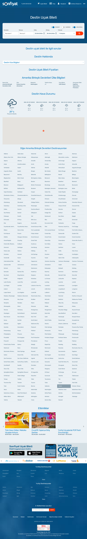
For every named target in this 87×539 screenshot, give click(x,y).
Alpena (6, 160)
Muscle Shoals (76, 310)
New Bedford (62, 313)
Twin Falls (74, 382)
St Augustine (34, 372)
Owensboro (21, 327)
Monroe (6, 310)
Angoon (74, 160)
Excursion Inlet (49, 223)
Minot (19, 306)
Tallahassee (75, 375)
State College (21, 375)
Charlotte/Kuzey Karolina (37, 195)
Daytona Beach (35, 209)
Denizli (74, 490)
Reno (19, 348)
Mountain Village (62, 310)
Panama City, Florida (77, 327)
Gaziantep (47, 493)
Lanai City (20, 282)
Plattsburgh (75, 334)
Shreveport (48, 365)
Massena (6, 299)
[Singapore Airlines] (75, 460)
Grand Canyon (35, 237)
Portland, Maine (62, 337)
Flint (46, 226)
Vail (32, 216)
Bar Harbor (48, 171)
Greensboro (61, 240)
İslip (19, 261)
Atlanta (33, 167)
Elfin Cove (33, 219)
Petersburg (75, 330)
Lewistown (61, 285)
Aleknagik (47, 157)
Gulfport (20, 244)
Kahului (6, 268)
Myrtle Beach (21, 313)
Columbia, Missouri (77, 202)
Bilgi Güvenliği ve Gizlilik (55, 517)
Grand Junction (76, 237)
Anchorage (61, 160)
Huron (19, 258)
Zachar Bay (48, 400)
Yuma (32, 400)
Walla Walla (34, 389)
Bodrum (33, 490)
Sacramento (61, 351)
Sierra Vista (21, 230)
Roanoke (60, 348)
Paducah (33, 327)
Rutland (47, 351)
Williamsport (21, 396)
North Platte (48, 320)
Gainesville (61, 233)
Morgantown (48, 310)
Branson (6, 185)
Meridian (20, 303)
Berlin (60, 470)
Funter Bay (48, 233)
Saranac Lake (35, 362)
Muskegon (6, 313)
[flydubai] (28, 460)
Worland (47, 396)
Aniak (5, 164)
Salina (5, 355)
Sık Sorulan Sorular (41, 517)
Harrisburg (34, 247)
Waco (5, 389)
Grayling (20, 240)
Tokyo (32, 476)
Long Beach (61, 289)
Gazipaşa (61, 493)
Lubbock (47, 292)
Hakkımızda (30, 517)
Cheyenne (6, 199)
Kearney (47, 271)
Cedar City (47, 192)
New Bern (74, 313)
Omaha (47, 323)
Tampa (5, 379)
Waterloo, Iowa (62, 389)
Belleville (33, 174)
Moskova (61, 473)
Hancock (6, 247)
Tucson (33, 382)
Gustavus (33, 244)
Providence (34, 341)
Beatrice (74, 171)
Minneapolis (7, 306)
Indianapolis (75, 258)
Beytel (60, 174)
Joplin (60, 264)
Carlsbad (20, 192)
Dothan (60, 212)
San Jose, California (23, 358)
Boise (19, 181)
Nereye (21, 30)
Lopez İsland (7, 292)
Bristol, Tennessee (36, 185)
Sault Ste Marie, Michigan (64, 362)
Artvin (4, 490)
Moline (74, 306)
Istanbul (33, 496)
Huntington (75, 254)
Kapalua (74, 278)
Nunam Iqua (61, 320)
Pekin (4, 476)
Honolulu (6, 254)
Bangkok (19, 470)
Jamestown (21, 264)
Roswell (33, 351)
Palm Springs (48, 327)
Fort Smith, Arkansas (77, 230)
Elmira (60, 219)
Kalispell (60, 268)
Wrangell (60, 396)
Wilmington (34, 396)
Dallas (5, 209)
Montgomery (34, 310)
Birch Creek (21, 178)
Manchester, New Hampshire (37, 296)
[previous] (5, 426)
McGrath (47, 299)
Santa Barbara (76, 358)
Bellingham (48, 174)
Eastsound (47, 216)
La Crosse (47, 278)
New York (33, 316)
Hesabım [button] (63, 4)
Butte (73, 188)
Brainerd (74, 181)
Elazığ (18, 493)
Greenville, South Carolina (78, 240)
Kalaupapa (47, 268)
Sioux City (6, 368)
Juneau (74, 264)
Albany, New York (8, 157)
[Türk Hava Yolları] (43, 460)
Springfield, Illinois (8, 372)
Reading (60, 344)
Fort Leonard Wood (50, 230)
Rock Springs (21, 351)
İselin (46, 316)
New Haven (7, 316)
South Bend (61, 368)
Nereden (6, 30)
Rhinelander (34, 348)
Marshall (60, 296)
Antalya (75, 487)
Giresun (75, 493)
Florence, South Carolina (64, 226)
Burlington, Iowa (62, 188)
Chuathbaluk (61, 199)
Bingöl (18, 490)
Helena (19, 251)
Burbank (33, 188)
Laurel (73, 247)
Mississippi (34, 206)
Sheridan (33, 365)
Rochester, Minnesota (10, 351)
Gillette (6, 237)
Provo (46, 341)
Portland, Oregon (49, 337)
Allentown (74, 157)
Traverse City (7, 382)
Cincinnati (74, 199)
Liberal (5, 289)
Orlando (74, 323)
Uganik (33, 358)
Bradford (60, 181)
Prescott (6, 341)
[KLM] (12, 460)
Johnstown (34, 264)
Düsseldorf (5, 473)
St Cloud (47, 372)
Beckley (20, 174)
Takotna (60, 375)
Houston (47, 254)
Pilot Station (48, 334)
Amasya (47, 487)
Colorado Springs (49, 202)
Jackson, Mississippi (63, 261)
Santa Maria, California (10, 362)
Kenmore (60, 271)
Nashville (47, 313)
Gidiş (35, 30)
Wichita (60, 393)
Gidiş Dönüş (79, 27)
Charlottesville (49, 195)
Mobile (46, 306)
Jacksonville (7, 264)
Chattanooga (62, 195)
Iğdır (18, 496)
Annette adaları (22, 164)
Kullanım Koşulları (69, 517)
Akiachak (33, 153)
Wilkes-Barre (7, 396)
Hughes (60, 254)
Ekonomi (57, 27)
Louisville (33, 292)
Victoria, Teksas (76, 386)
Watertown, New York (78, 389)
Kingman (33, 275)
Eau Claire (61, 216)
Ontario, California (63, 323)
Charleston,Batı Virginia (24, 195)
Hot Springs (34, 254)
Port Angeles (21, 337)
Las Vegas (6, 285)
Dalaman (61, 490)
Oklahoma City (35, 323)
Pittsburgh (61, 334)
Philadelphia (7, 334)
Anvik (32, 164)
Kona (19, 268)
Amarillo (33, 160)
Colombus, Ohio (22, 206)
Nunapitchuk (75, 320)
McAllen (33, 299)
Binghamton (7, 178)
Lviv (46, 473)
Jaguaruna (34, 261)
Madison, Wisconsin (23, 296)
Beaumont (6, 174)
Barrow (33, 386)
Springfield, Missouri (23, 372)
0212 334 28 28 (27, 3)
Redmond (6, 348)
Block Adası (61, 178)
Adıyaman (19, 487)
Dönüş (47, 30)
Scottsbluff (7, 365)
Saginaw (74, 351)
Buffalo (6, 188)
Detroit (19, 212)
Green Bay (47, 240)
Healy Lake (7, 251)
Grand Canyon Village (37, 226)
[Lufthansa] (59, 460)
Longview (74, 289)
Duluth (19, 216)
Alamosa (74, 153)
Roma (18, 476)
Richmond (47, 348)
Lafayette (61, 278)
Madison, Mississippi (9, 296)
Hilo (46, 251)
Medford (60, 299)
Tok (59, 379)
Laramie (60, 282)
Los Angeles (21, 292)
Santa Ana (61, 358)
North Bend (34, 320)
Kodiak (5, 278)
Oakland (6, 323)
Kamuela (6, 271)
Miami (32, 303)
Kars (74, 496)
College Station (35, 202)
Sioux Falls (20, 368)
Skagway (47, 368)
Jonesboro (48, 264)
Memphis (6, 303)
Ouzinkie (6, 327)
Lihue (19, 289)
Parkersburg (7, 330)
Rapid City (47, 344)
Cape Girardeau (8, 192)
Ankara (61, 487)
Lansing (47, 282)
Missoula (33, 306)
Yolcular (60, 30)
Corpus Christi (62, 206)
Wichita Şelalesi (76, 393)
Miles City (61, 303)
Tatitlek (19, 379)
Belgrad (47, 470)
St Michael (7, 375)
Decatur (60, 209)
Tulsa (46, 382)
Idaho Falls (61, 258)
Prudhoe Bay (48, 209)
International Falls (8, 261)
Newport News (76, 316)
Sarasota (47, 362)
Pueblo (60, 341)
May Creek (20, 299)
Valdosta (47, 386)
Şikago (19, 199)
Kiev (18, 473)
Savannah (75, 362)
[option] (17, 426)
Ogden (19, 323)
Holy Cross (75, 251)
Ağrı (32, 487)
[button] (43, 130)
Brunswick (75, 185)
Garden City (75, 233)
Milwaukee (75, 303)
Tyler (5, 386)
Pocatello (6, 337)
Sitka (32, 368)
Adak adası (20, 153)
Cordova (47, 206)
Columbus (6, 206)
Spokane (74, 368)
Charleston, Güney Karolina (10, 195)
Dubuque (6, 216)
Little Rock (47, 289)
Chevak (74, 195)
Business (68, 27)
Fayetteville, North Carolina (10, 226)
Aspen (19, 167)
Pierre (32, 334)
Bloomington (75, 178)
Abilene (6, 153)
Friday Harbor (34, 233)
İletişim (23, 517)
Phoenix (20, 334)
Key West (6, 275)
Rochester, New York (77, 348)
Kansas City (21, 271)
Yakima (6, 400)
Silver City (74, 365)
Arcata (46, 164)
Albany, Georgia (22, 157)
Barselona (33, 470)
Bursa (46, 490)
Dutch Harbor (21, 386)
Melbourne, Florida (77, 299)
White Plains (48, 393)
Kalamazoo (34, 268)
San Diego (75, 355)
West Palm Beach (22, 393)
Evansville (34, 223)
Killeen (5, 230)
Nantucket (34, 313)
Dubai (74, 470)
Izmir (46, 496)
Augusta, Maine (8, 171)
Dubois (74, 212)
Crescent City (75, 206)
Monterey (20, 310)
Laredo (74, 282)
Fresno (19, 233)
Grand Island (61, 237)
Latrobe (20, 285)
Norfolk (19, 320)
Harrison (47, 247)
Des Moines (7, 212)
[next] (82, 426)
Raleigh (33, 344)
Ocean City (20, 355)
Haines (60, 244)
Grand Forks (48, 237)
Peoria (60, 330)
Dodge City (48, 212)
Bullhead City (21, 188)
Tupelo (60, 382)
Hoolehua (33, 271)
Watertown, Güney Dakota (10, 393)
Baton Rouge (61, 171)
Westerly (33, 393)
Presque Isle (21, 341)
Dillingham (34, 212)
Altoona (20, 160)
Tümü (43, 479)
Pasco (19, 330)
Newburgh (61, 316)
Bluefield (6, 181)
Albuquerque (34, 157)
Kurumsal (15, 517)
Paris (74, 473)
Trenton (20, 382)
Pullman (74, 341)
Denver (74, 209)
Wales (19, 389)
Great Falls (34, 240)
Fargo (73, 223)
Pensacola (47, 330)
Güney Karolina (62, 202)
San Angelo (48, 355)
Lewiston (47, 285)
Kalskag (74, 268)
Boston (33, 181)
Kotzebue (33, 278)
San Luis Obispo (49, 358)
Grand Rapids (7, 240)
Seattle (19, 365)
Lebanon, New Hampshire (37, 285)
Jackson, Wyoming (50, 261)
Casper (33, 192)
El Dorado (6, 219)
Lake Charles (7, 282)
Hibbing (33, 251)
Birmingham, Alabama (37, 178)
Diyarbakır (5, 493)
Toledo (74, 379)
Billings (74, 174)
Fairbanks (61, 223)
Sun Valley (47, 244)
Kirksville (47, 275)
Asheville (74, 164)
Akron (46, 153)
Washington (48, 389)
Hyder (46, 258)
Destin (60, 386)
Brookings (47, 185)
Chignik (33, 199)
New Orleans (21, 316)
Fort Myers (61, 230)
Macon (74, 292)
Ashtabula (6, 167)
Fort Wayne (7, 233)
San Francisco (8, 358)
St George (61, 372)
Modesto (60, 306)
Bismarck (47, 178)
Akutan (60, 153)
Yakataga (74, 396)
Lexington (74, 285)
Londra (32, 473)
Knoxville (74, 275)
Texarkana (47, 379)
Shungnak (61, 365)
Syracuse (47, 375)
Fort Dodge (75, 226)
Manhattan (48, 296)
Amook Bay (48, 160)
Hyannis (33, 258)
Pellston (33, 330)
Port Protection (35, 337)
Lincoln (33, 289)
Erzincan (33, 493)
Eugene (20, 223)
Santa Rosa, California (23, 362)
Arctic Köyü (61, 164)
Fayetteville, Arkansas (23, 226)
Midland (47, 303)
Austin (19, 171)
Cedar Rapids (62, 192)
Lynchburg (61, 292)
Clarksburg (7, 202)
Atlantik (47, 167)
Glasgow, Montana (22, 237)
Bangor (33, 171)
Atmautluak (61, 167)
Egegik (74, 216)
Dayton (19, 209)
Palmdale (60, 327)
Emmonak (74, 219)
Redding (74, 344)
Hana (73, 244)
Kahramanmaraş (63, 496)
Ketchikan (74, 271)
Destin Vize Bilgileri (11, 62)
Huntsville (6, 258)
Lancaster (34, 282)
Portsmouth (75, 337)
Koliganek (20, 278)
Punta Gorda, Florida (9, 344)
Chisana (47, 199)
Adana (4, 487)
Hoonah (20, 254)
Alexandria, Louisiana (64, 157)
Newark (60, 400)
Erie (5, 223)
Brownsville (61, 185)
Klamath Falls (62, 275)
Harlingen (20, 247)
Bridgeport (20, 185)
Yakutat (20, 400)
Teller (32, 379)
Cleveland (20, 202)
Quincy (19, 344)
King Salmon (21, 275)
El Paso (19, 219)
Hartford (60, 247)
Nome (5, 320)
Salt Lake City (34, 355)
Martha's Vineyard (77, 296)
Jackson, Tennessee (77, 261)
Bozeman (47, 181)
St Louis (74, 372)
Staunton (33, 375)
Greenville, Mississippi (9, 244)
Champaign (75, 192)
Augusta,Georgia (76, 167)
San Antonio (61, 355)
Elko (46, 219)
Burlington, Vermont (50, 188)
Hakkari (5, 496)
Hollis (59, 251)
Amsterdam (6, 470)
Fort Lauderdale (35, 230)
